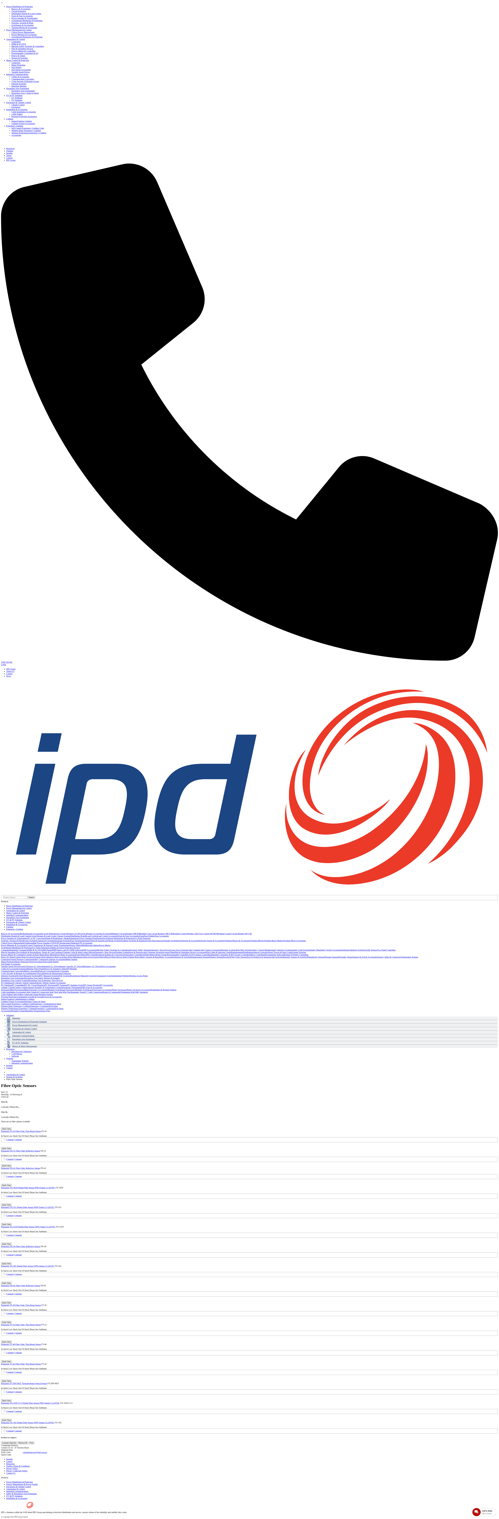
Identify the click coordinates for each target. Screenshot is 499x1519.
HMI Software (76, 950)
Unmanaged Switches (105, 976)
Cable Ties (53, 992)
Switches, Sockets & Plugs (22, 23)
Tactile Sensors (371, 950)
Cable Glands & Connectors (37, 992)
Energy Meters (76, 945)
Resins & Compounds (111, 992)
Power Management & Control (19, 30)
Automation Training (20, 1061)
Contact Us (10, 1473)
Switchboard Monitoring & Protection (26, 20)
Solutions (10, 1015)
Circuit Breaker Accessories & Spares (95, 934)
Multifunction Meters (90, 945)
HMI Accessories (89, 950)
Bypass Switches (30, 941)
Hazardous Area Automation (23, 91)
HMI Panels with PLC (61, 950)
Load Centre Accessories (107, 936)
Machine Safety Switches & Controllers (27, 46)
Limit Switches (276, 957)
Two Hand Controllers (386, 950)
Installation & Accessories (16, 109)
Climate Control (18, 105)
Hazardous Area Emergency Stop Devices (45, 980)
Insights (9, 1065)
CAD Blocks (16, 1054)
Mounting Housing (33, 1011)
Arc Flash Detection (142, 938)
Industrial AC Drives (50, 966)
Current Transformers (61, 945)
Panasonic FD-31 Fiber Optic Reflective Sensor (20, 1151)
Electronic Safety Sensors (139, 950)
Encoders (227, 957)
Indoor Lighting (27, 999)
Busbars (23, 934)
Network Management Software (57, 973)
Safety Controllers (301, 955)
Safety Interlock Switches (282, 950)
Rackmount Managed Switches (83, 976)
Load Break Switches (113, 941)
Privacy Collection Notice (16, 1471)
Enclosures (15, 107)
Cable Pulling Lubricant (22, 994)
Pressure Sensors (331, 957)
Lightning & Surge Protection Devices (64, 948)
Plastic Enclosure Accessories (139, 990)
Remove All (23, 1443)
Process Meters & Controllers (23, 51)
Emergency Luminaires (43, 1004)
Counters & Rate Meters (35, 955)
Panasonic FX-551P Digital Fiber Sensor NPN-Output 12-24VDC (28, 1227)
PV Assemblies (18, 985)
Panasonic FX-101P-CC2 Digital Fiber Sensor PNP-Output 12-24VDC (30, 1403)
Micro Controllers (257, 955)
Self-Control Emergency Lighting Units (27, 128)
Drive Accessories (108, 966)
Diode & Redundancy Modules (58, 938)
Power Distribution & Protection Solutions (29, 1022)
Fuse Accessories (162, 936)
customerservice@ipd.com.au (35, 1452)
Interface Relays (53, 957)
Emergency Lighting (14, 126)
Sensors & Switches (19, 58)
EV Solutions (16, 98)
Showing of (17, 1094)
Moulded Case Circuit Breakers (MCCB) (156, 934)
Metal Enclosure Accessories (36, 990)
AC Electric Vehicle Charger (24, 983)
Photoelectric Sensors (316, 957)
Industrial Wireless (19, 86)
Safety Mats (315, 950)
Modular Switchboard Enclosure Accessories (93, 990)
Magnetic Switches (228, 950)
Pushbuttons (248, 952)
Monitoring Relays (81, 957)
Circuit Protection (18, 11)
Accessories (16, 135)
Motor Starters (71, 959)
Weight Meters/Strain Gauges (155, 955)
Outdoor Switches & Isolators (134, 941)
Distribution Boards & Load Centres (26, 13)
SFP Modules (71, 969)
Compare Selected (9, 1443)
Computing (16, 42)
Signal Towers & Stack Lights (280, 952)
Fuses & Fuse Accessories (22, 16)
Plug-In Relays (111, 957)
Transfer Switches (171, 941)
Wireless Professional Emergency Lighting (28, 133)
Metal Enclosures (17, 990)
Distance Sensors (216, 957)
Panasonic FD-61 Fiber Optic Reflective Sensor (20, 1285)
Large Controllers (243, 955)
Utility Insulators (141, 992)
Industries (16, 1018)
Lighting (9, 119)
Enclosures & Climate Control (18, 102)
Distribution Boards (78, 936)
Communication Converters (22, 79)
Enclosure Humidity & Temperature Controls (44, 987)
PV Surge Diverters (92, 985)
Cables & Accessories (20, 77)
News (8, 676)
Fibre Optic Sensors (239, 957)
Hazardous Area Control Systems (25, 93)
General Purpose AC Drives (30, 966)
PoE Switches (64, 976)
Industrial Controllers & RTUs (223, 955)
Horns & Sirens (134, 952)
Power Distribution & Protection (19, 6)
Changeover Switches (46, 941)
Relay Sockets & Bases (150, 957)
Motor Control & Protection (17, 60)
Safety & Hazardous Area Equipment (21, 1494)
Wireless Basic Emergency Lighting (26, 130)
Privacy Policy (12, 1468)
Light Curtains (193, 950)
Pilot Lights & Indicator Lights (218, 952)
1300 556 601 (16, 1452)
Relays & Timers (18, 56)
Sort (2, 1092)
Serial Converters (62, 971)
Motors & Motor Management (24, 1046)
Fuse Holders (149, 936)
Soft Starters (16, 67)
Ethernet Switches (18, 84)
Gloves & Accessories (53, 997)
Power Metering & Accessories (24, 35)
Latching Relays (67, 957)
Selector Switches (260, 952)
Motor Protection (18, 65)
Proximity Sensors (345, 957)
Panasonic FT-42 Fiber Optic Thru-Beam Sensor (21, 1364)
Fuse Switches (76, 941)
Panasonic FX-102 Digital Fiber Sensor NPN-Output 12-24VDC (27, 1423)
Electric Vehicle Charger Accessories (51, 983)
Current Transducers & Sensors (39, 945)
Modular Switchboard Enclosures (61, 990)
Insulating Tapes (77, 992)
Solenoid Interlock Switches (353, 950)
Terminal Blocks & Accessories (24, 28)
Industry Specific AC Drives (71, 966)
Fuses (141, 936)
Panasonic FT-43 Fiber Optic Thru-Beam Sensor (21, 1131)
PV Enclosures (51, 985)
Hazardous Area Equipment (17, 88)
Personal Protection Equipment (24, 116)
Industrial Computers (18, 950)
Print (31, 1443)
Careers (9, 674)
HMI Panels (47, 950)
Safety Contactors (40, 959)
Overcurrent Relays (97, 957)
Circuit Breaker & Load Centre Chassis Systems (50, 936)
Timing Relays (134, 957)
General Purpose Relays (37, 957)
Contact (9, 1068)
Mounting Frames (18, 1011)
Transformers (97, 938)
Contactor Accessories (56, 959)
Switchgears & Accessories (22, 25)
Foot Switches (253, 957)
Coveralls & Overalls (35, 997)
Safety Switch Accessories (331, 950)
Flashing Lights (121, 952)
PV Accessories (106, 985)
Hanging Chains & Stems (35, 1001)
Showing (6, 1094)
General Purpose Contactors (21, 959)
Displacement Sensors (200, 957)
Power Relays (123, 957)
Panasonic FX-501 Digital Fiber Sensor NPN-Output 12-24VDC (27, 1266)
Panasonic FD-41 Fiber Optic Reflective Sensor (20, 1168)
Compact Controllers (202, 955)
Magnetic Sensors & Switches (295, 957)
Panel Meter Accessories (65, 955)
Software (15, 1056)
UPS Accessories (85, 943)
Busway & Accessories (20, 9)
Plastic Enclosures (119, 990)
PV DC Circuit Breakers (34, 985)
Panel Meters (80, 955)
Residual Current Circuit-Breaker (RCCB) (234, 934)
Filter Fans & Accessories (91, 987)
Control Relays (21, 957)
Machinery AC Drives (92, 966)
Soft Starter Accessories (21, 70)
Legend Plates (169, 952)
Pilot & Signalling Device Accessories (190, 952)
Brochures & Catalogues (21, 1051)
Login (3, 664)
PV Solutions (16, 100)
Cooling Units (20, 987)
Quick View (6, 1129)
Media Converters (31, 971)
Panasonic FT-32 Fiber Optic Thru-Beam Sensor (21, 1325)
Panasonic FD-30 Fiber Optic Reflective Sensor (20, 1246)
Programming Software (274, 955)
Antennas (23, 969)
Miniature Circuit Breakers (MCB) (125, 934)
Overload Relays (42, 962)
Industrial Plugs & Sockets (93, 941)
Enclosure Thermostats (72, 987)
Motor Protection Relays (25, 962)
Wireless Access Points (138, 976)
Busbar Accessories (35, 934)
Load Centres (91, 936)
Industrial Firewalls (36, 973)
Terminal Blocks (257, 941)
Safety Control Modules (262, 950)
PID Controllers (92, 955)
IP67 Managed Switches (49, 976)
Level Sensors (264, 957)
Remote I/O (289, 955)
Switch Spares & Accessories (213, 941)
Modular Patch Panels (36, 969)
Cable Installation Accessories (23, 112)
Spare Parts (45, 1011)
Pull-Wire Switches (244, 950)
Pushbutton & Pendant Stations (163, 990)
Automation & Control (15, 39)
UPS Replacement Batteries (67, 943)
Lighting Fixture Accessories (23, 123)
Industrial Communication (22, 1063)
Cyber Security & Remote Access (25, 81)
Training (9, 1058)
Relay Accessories (167, 957)
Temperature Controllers (133, 955)
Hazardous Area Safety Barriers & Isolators (42, 978)
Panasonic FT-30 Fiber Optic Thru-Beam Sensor (21, 1305)
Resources (10, 1049)
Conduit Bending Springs (42, 994)
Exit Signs (57, 1004)
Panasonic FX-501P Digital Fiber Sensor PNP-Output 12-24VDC (28, 1188)
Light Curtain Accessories (210, 950)
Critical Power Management (22, 32)
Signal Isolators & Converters (111, 955)
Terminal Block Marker (273, 941)
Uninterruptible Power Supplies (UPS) (40, 943)
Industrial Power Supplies (81, 938)
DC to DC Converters (36, 938)
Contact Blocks (88, 952)
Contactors (15, 63)
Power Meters (104, 945)
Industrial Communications (17, 74)
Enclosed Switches (62, 941)
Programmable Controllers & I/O (24, 53)
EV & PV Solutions (14, 95)
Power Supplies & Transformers (24, 18)
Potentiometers (237, 952)
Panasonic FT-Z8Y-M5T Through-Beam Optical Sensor (24, 1383)
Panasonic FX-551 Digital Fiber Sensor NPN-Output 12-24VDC (27, 1207)
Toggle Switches (299, 952)
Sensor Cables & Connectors (389, 957)
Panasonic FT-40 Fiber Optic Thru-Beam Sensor (21, 1344)
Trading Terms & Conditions (18, 1466)
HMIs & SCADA (18, 44)
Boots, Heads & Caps (45, 952)
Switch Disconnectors (155, 941)
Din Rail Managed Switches (27, 976)
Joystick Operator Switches (152, 952)
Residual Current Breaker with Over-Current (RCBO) (195, 934)
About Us (10, 671)
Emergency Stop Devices (160, 950)
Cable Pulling (17, 114)
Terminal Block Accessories (294, 941)
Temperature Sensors (409, 957)
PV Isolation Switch (75, 985)
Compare (10, 1140)
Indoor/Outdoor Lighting (21, 121)
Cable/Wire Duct (64, 992)
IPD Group (10, 669)
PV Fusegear (62, 985)
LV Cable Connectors (93, 992)
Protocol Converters (46, 971)
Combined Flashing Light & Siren (68, 952)
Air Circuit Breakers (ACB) (68, 934)
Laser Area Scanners (179, 950)
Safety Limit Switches (302, 950)
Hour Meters (50, 955)
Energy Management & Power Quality (22, 1484)
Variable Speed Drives (20, 72)
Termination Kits (127, 992)
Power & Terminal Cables (55, 969)
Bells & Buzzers (29, 952)
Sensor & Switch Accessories (365, 957)
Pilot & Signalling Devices (22, 49)
